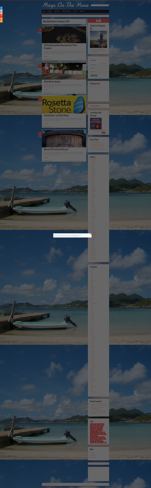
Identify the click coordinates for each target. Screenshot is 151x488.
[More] (1, 21)
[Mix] (1, 13)
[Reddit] (1, 18)
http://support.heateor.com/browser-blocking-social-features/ (63, 236)
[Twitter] (1, 10)
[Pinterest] (1, 16)
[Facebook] (1, 8)
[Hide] (0, 24)
